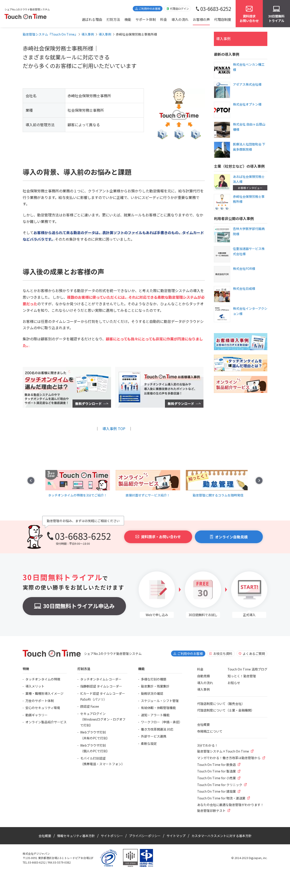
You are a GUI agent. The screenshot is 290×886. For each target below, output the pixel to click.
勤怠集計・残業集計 (155, 686)
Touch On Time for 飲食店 (216, 764)
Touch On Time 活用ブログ (247, 669)
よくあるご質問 (254, 653)
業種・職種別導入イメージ (44, 693)
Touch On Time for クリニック (219, 784)
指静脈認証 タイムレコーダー (101, 686)
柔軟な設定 (149, 743)
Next (259, 480)
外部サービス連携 (153, 736)
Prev (31, 480)
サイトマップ (176, 835)
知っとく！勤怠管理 (241, 676)
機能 (127, 19)
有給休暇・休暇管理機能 (158, 707)
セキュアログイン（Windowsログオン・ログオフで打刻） (103, 719)
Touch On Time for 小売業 (216, 778)
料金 (163, 19)
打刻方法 (113, 19)
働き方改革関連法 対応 (157, 729)
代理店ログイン (179, 8)
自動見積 (203, 676)
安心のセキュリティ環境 (42, 707)
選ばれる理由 (92, 19)
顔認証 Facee (89, 706)
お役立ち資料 (222, 653)
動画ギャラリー (36, 715)
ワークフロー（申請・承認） (161, 722)
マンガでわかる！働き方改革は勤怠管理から (229, 757)
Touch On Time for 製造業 (216, 771)
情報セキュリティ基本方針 (76, 835)
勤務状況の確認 (152, 693)
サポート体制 (145, 19)
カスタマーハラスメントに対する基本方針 (221, 835)
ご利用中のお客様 (149, 8)
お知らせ (233, 682)
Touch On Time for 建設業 (216, 791)
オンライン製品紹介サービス (46, 722)
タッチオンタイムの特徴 (42, 679)
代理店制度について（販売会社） (221, 703)
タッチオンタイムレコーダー (100, 679)
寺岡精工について (209, 731)
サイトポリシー (112, 835)
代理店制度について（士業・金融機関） (225, 710)
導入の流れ (180, 19)
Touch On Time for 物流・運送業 (221, 798)
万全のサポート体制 (39, 700)
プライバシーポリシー (145, 835)
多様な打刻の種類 (153, 679)
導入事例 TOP (113, 428)
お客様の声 (201, 19)
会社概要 (203, 724)
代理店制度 (222, 19)
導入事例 (223, 38)
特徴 (26, 668)
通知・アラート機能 (155, 715)
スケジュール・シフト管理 (160, 700)
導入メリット (34, 686)
